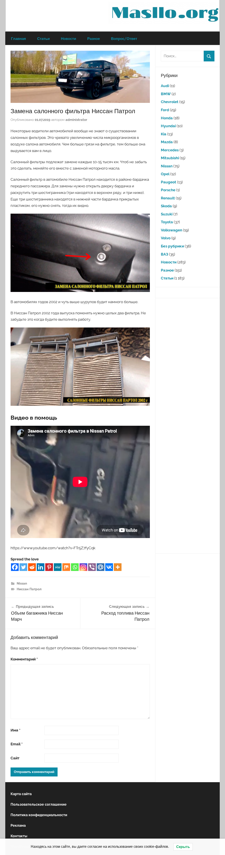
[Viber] (92, 567)
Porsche (168, 190)
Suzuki (166, 214)
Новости (68, 38)
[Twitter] (23, 567)
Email (17, 744)
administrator (76, 120)
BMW (166, 94)
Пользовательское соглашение (39, 804)
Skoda (166, 206)
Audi (165, 86)
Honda (167, 118)
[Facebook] (15, 567)
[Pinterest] (49, 567)
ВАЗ (164, 254)
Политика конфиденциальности (39, 815)
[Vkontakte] (109, 567)
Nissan (22, 583)
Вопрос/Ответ (124, 38)
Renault (168, 198)
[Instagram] (83, 567)
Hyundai (168, 126)
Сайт (15, 758)
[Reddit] (32, 567)
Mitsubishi (170, 158)
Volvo (166, 238)
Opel (165, 174)
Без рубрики (172, 246)
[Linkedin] (40, 567)
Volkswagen (171, 230)
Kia (163, 134)
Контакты (19, 836)
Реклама (18, 825)
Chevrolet (169, 102)
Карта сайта (21, 794)
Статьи (43, 38)
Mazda (167, 142)
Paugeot (168, 182)
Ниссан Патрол (29, 589)
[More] (118, 567)
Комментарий (24, 659)
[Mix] (66, 567)
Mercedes (170, 150)
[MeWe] (58, 567)
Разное (93, 38)
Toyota (167, 222)
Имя (15, 730)
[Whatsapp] (75, 567)
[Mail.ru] (100, 567)
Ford (165, 110)
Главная (18, 38)
